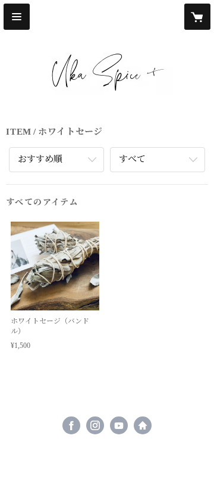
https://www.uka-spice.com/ (143, 425)
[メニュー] (17, 17)
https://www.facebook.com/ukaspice (71, 425)
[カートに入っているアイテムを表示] (197, 17)
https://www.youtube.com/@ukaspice (119, 425)
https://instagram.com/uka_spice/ (95, 425)
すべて (132, 159)
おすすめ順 (40, 159)
